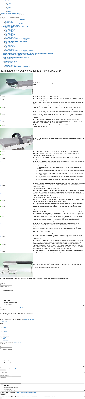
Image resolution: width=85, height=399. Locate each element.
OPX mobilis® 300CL (9, 47)
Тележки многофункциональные (12, 64)
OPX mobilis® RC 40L (10, 35)
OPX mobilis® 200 (9, 42)
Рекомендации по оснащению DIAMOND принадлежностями (18, 23)
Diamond (4, 337)
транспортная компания (8, 290)
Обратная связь (3, 321)
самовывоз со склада (7, 289)
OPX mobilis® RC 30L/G (10, 31)
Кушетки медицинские (10, 62)
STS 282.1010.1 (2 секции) (11, 58)
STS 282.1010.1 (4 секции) (11, 60)
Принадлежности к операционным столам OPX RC (16, 39)
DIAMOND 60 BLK (9, 22)
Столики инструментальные (11, 65)
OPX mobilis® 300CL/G (10, 49)
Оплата (9, 7)
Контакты (9, 11)
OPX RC (4, 338)
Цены (8, 6)
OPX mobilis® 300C (9, 45)
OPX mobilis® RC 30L (10, 29)
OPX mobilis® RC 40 (9, 33)
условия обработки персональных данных (25, 307)
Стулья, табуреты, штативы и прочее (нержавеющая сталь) (18, 66)
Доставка (9, 8)
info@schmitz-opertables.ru (29, 319)
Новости (9, 10)
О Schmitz (9, 3)
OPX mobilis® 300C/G (10, 46)
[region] (42, 43)
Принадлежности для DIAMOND (12, 25)
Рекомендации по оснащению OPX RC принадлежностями (18, 38)
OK (1, 398)
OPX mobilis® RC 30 (9, 27)
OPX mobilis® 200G (9, 43)
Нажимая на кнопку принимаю (18, 307)
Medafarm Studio (17, 342)
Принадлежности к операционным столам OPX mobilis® (17, 52)
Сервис (8, 4)
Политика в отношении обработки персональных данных (12, 316)
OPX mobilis (5, 340)
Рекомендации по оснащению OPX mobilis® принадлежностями (19, 50)
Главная (9, 2)
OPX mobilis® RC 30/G (10, 30)
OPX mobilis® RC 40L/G (10, 37)
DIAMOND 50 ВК (8, 21)
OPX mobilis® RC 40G (10, 34)
